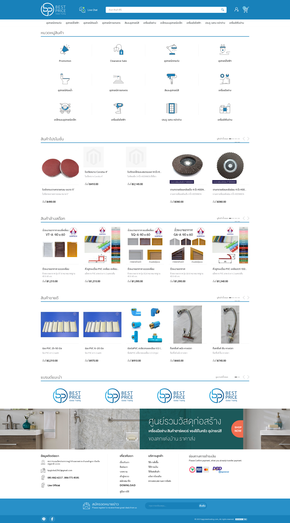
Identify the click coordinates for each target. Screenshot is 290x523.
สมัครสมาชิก (125, 481)
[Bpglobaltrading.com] (53, 9)
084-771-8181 (71, 477)
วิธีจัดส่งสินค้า (154, 471)
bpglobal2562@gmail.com (60, 470)
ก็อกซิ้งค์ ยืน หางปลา (223, 348)
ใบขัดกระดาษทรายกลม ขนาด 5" (58, 189)
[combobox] (163, 10)
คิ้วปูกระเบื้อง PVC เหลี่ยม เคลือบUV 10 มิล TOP (108, 269)
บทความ (123, 471)
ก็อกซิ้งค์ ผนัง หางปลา (181, 348)
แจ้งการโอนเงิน (154, 476)
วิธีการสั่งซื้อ (153, 462)
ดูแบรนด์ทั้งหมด (222, 377)
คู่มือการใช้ (124, 491)
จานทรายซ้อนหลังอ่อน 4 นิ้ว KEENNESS (232, 189)
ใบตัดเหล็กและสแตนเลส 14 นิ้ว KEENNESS (148, 172)
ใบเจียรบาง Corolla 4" (96, 172)
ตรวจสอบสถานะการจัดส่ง (159, 481)
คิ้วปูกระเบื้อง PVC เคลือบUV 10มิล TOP (232, 269)
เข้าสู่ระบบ (124, 476)
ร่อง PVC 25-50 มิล (52, 348)
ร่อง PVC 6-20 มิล (94, 348)
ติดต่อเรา (124, 467)
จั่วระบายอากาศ (177, 269)
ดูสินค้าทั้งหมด (222, 138)
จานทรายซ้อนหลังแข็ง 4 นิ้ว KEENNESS (189, 189)
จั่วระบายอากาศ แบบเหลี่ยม (55, 269)
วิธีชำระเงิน (153, 467)
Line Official (54, 485)
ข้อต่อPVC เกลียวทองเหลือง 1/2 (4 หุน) (146, 348)
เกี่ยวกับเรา (124, 462)
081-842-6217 (55, 477)
